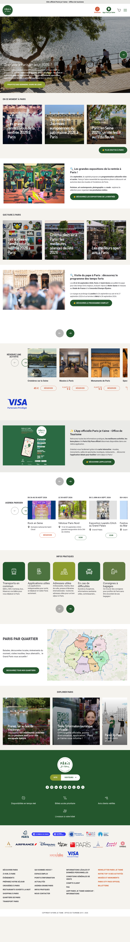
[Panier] (119, 10)
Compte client (73, 883)
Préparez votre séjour (14, 882)
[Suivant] (123, 55)
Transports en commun (11, 585)
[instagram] (51, 787)
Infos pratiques (42, 890)
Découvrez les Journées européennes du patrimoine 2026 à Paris (64, 127)
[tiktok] (60, 787)
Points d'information (45, 878)
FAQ (68, 887)
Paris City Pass (113, 735)
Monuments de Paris (100, 381)
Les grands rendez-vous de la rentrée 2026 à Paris (21, 130)
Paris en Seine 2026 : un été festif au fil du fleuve (106, 132)
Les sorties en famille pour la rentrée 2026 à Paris (19, 245)
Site (55, 777)
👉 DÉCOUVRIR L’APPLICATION (98, 462)
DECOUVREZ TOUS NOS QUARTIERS (21, 670)
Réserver (48, 388)
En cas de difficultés (84, 585)
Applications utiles (39, 583)
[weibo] (78, 787)
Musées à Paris (66, 381)
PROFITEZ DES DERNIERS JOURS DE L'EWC (24, 85)
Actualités (40, 882)
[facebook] (47, 787)
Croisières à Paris (11, 886)
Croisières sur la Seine (38, 381)
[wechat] (69, 787)
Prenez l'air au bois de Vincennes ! (20, 727)
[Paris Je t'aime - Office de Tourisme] (8, 10)
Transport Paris (11, 901)
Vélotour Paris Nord (68, 523)
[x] (82, 787)
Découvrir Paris (10, 870)
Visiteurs (68, 777)
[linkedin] (56, 787)
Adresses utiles (62, 583)
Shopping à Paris (11, 893)
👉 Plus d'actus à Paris (113, 150)
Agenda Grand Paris (44, 886)
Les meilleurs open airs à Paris (106, 250)
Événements (8, 878)
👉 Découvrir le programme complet (91, 303)
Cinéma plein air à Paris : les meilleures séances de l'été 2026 (63, 243)
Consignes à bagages (110, 585)
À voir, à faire (9, 874)
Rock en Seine (35, 523)
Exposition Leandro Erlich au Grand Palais (102, 524)
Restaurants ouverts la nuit (17, 890)
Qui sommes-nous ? (43, 870)
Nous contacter (42, 893)
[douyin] (74, 787)
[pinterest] (65, 787)
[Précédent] (7, 55)
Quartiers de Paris (11, 897)
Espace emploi (41, 874)
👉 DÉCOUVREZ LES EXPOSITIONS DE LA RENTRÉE (94, 197)
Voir (81, 537)
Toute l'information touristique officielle (75, 727)
